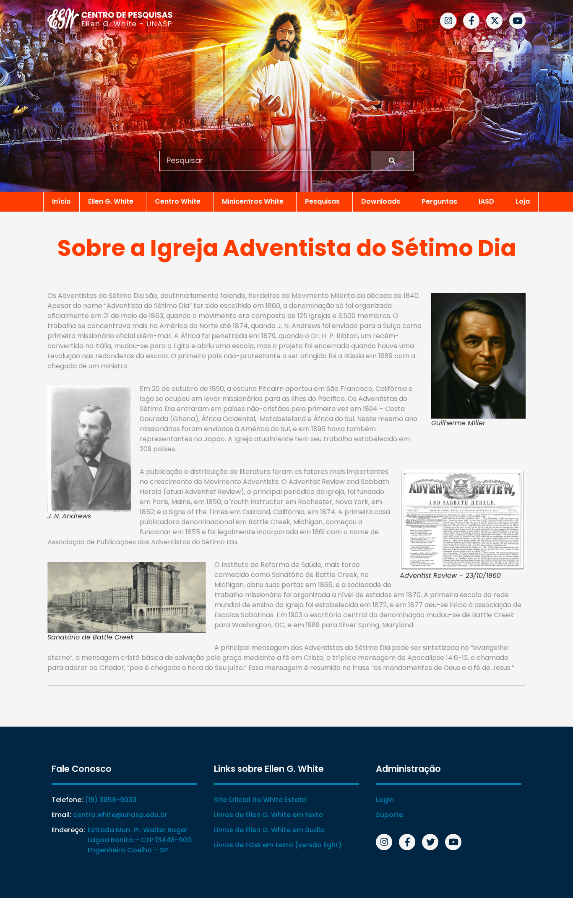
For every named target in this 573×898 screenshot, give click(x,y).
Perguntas (439, 201)
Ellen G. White (110, 201)
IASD (486, 201)
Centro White (178, 201)
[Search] (392, 161)
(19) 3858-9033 (111, 800)
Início (61, 201)
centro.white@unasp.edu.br (120, 815)
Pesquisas (322, 201)
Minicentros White (253, 201)
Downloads (380, 201)
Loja (523, 201)
